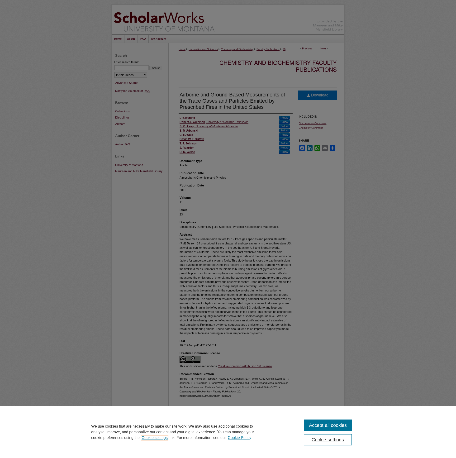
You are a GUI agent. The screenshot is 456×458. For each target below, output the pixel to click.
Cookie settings (155, 438)
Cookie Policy (239, 438)
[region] (228, 432)
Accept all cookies (328, 425)
